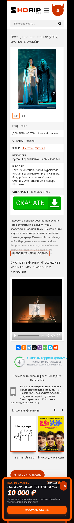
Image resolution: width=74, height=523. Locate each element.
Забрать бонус (37, 509)
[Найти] (60, 23)
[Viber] (39, 347)
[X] (34, 347)
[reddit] (55, 347)
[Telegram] (29, 347)
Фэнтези (27, 148)
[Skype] (50, 347)
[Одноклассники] (23, 347)
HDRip (24, 10)
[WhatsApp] (45, 347)
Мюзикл (40, 148)
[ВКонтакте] (18, 347)
